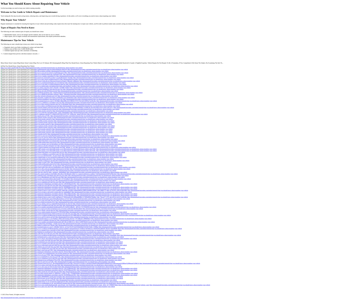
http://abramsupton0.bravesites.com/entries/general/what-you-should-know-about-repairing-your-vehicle (31, 297)
